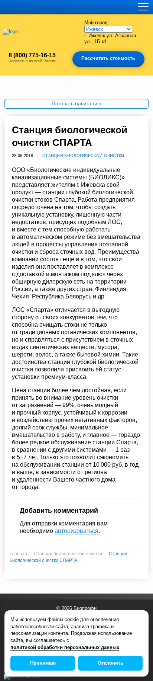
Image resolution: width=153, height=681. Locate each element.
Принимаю (43, 663)
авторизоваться (76, 531)
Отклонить (110, 663)
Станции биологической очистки (83, 155)
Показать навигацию (76, 103)
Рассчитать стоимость (108, 58)
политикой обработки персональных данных (64, 647)
